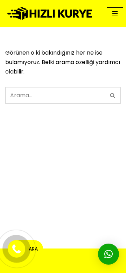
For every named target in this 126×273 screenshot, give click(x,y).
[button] (108, 254)
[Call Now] (16, 249)
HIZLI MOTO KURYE (71, 256)
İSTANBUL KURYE (73, 265)
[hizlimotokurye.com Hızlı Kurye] (50, 13)
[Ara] (113, 95)
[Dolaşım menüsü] (115, 13)
